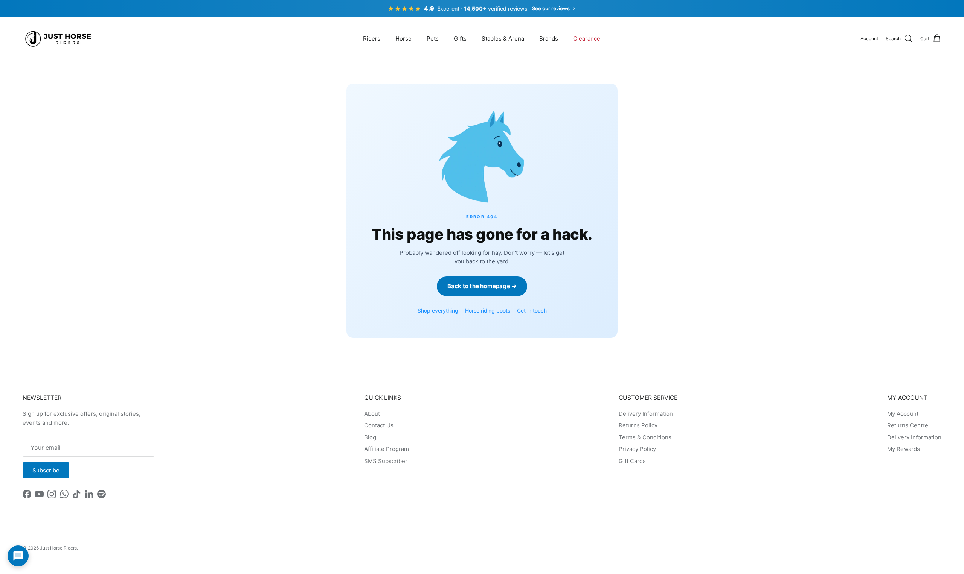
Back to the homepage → (482, 286)
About (372, 413)
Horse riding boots (487, 310)
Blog (370, 437)
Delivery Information (646, 413)
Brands (548, 38)
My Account (902, 413)
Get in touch (532, 310)
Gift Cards (632, 461)
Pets (433, 38)
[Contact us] (18, 555)
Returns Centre (907, 425)
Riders (371, 38)
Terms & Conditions (645, 437)
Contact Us (379, 425)
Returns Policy (638, 425)
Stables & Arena (503, 38)
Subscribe (45, 470)
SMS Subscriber (385, 461)
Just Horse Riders (58, 548)
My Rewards (903, 449)
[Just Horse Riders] (59, 39)
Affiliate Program (386, 449)
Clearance (586, 38)
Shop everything (438, 310)
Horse (403, 38)
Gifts (460, 38)
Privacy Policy (637, 449)
